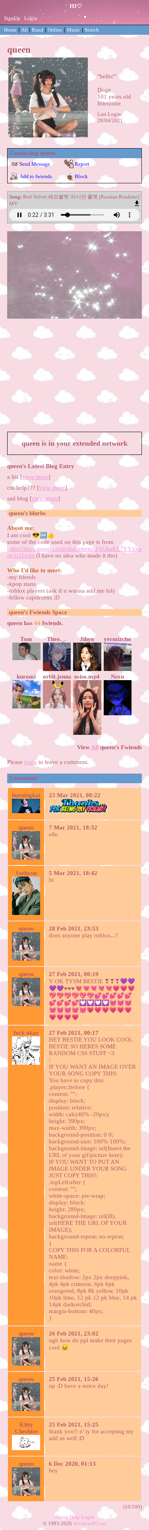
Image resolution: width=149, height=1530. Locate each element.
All (25, 30)
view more (35, 477)
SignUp (12, 18)
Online (55, 30)
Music (73, 30)
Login (30, 18)
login (30, 762)
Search (92, 30)
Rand (37, 30)
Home (10, 30)
